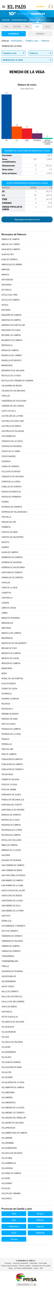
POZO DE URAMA (9, 789)
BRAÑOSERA (7, 365)
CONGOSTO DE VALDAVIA (13, 476)
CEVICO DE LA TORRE (11, 451)
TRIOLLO (5, 966)
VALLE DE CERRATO (10, 991)
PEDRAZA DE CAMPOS (11, 729)
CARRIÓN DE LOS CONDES (13, 406)
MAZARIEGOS (7, 638)
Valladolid (40, 1233)
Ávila (14, 1213)
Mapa (50, 20)
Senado (40, 34)
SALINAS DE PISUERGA (11, 860)
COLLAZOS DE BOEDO (11, 471)
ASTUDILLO (6, 290)
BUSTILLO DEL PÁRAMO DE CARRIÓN (17, 381)
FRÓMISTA (6, 527)
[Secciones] (3, 6)
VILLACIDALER (8, 1027)
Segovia (40, 1226)
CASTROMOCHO (9, 436)
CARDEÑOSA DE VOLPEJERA (14, 401)
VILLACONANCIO (9, 1032)
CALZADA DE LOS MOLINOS (13, 391)
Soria (14, 1233)
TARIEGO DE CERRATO (11, 951)
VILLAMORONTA (8, 1102)
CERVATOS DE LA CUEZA (12, 441)
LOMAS (5, 613)
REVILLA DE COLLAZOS (11, 840)
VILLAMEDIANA (8, 1092)
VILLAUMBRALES (9, 1163)
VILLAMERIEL (7, 1097)
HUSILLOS (6, 582)
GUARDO (5, 547)
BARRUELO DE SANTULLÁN (13, 325)
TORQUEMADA (8, 956)
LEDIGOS (5, 603)
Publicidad (33, 1263)
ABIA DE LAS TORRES (11, 244)
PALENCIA (6, 704)
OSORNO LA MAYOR (10, 699)
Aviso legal (43, 1263)
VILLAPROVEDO (8, 1128)
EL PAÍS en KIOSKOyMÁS (23, 1268)
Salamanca (14, 1226)
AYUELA (5, 305)
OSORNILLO (7, 694)
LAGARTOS (6, 593)
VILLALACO (6, 1057)
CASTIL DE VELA (9, 411)
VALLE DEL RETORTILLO (12, 996)
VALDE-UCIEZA (8, 986)
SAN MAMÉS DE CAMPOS (12, 880)
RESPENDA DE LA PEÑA (12, 830)
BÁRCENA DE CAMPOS (11, 320)
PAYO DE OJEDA (8, 724)
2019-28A (16, 27)
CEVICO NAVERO (9, 456)
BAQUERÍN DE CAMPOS (11, 315)
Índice (36, 1268)
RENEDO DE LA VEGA (11, 820)
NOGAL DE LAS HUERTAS (12, 678)
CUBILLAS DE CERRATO (12, 487)
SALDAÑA (6, 855)
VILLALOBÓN (7, 1077)
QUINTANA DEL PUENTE (12, 805)
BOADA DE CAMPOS (10, 350)
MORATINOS (7, 668)
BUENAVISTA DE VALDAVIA (13, 370)
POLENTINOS (7, 774)
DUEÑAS (5, 502)
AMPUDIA (6, 269)
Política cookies (24, 1266)
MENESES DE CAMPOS (11, 653)
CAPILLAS (6, 396)
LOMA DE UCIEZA (9, 608)
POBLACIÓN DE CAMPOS (12, 764)
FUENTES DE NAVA (10, 532)
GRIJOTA (5, 542)
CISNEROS (6, 461)
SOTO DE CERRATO (10, 931)
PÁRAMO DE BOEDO (10, 714)
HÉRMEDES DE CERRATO (12, 557)
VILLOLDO (6, 1188)
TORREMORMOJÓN (10, 961)
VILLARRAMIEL (8, 1143)
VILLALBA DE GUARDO (11, 1062)
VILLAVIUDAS (7, 1168)
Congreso (13, 34)
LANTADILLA (7, 598)
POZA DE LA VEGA (9, 784)
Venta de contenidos (20, 1263)
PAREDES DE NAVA (10, 719)
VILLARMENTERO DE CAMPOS (14, 1133)
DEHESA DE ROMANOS (11, 497)
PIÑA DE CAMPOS (9, 754)
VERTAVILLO (7, 1012)
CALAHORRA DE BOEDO (12, 386)
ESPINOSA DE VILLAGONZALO (14, 512)
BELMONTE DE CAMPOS (12, 340)
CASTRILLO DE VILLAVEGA (13, 431)
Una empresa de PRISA (26, 1277)
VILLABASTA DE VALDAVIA (13, 1022)
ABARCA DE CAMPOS (11, 239)
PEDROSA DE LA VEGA (11, 734)
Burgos (40, 1213)
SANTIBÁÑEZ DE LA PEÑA (13, 911)
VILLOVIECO (7, 1198)
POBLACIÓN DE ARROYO (12, 759)
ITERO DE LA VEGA (9, 588)
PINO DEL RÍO (7, 749)
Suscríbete (40, 7)
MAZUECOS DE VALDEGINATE (14, 643)
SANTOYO (6, 916)
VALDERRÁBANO (9, 981)
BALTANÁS (6, 310)
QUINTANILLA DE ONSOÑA (13, 810)
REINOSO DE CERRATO (11, 815)
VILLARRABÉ (7, 1138)
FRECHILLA (6, 517)
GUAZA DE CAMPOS (10, 552)
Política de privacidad (9, 1266)
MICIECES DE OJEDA (10, 658)
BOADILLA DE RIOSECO (11, 360)
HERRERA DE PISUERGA (12, 562)
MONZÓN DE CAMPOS (11, 663)
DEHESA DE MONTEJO (11, 492)
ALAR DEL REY (8, 254)
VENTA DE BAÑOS (9, 1007)
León (14, 1220)
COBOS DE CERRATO (10, 466)
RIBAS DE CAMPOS (10, 845)
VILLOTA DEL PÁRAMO (11, 1193)
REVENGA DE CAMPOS (11, 835)
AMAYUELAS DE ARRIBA (12, 264)
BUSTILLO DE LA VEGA (11, 375)
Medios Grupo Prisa (26, 1284)
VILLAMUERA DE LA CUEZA (13, 1108)
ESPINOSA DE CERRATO (12, 507)
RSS (41, 1268)
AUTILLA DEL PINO (10, 295)
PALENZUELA (7, 709)
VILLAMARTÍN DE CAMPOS (13, 1087)
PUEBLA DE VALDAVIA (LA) (13, 800)
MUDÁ (4, 673)
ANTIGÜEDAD (7, 280)
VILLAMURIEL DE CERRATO (13, 1113)
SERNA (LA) (6, 921)
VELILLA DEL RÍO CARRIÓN (13, 1002)
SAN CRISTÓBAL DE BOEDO (13, 875)
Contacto (8, 1263)
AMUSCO (5, 275)
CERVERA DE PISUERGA (12, 446)
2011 (48, 27)
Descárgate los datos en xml (27, 219)
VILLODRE (6, 1178)
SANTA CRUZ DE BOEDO (12, 895)
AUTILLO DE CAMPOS (11, 300)
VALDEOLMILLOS (9, 976)
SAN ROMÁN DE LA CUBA (12, 885)
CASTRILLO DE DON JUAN (13, 421)
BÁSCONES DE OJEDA (11, 330)
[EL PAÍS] (17, 6)
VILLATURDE (7, 1158)
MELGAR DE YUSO (9, 648)
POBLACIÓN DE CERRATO (12, 769)
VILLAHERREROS (9, 1052)
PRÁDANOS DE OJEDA (11, 795)
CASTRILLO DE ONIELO (11, 426)
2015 (37, 27)
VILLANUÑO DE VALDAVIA (13, 1123)
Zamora (13, 1239)
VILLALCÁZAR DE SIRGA (12, 1067)
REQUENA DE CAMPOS (11, 825)
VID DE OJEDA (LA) (10, 1017)
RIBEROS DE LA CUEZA (11, 850)
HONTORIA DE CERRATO (12, 572)
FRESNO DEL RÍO (9, 522)
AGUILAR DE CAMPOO (11, 249)
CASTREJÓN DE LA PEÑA (12, 416)
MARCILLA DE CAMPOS (11, 633)
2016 (27, 27)
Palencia (40, 1220)
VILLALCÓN (6, 1072)
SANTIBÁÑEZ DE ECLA (11, 906)
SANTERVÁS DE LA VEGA (12, 901)
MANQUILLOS (7, 623)
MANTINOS (6, 628)
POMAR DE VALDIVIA (10, 779)
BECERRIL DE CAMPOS (11, 335)
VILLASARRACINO (9, 1148)
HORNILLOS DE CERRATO (12, 577)
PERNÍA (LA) (7, 744)
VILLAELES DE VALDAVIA (12, 1042)
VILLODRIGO (7, 1183)
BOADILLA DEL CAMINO (12, 355)
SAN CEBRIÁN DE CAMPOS (13, 865)
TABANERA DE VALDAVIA (12, 941)
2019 (6, 27)
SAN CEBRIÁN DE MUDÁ (12, 870)
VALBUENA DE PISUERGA (12, 971)
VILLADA (5, 1037)
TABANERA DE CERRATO (12, 936)
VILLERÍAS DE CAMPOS (11, 1173)
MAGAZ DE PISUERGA (11, 618)
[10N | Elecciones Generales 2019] (27, 13)
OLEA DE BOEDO (9, 683)
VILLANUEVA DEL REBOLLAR (14, 1118)
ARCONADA (7, 285)
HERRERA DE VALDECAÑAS (13, 567)
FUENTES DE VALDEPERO (12, 537)
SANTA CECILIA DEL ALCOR (13, 890)
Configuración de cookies (41, 1266)
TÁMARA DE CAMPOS (11, 946)
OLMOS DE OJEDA (9, 688)
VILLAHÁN (6, 1047)
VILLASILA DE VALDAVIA (12, 1153)
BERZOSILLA (7, 345)
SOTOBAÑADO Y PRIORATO (13, 926)
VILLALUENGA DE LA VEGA (13, 1082)
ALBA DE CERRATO (10, 259)
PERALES (5, 739)
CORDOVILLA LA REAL (11, 482)
